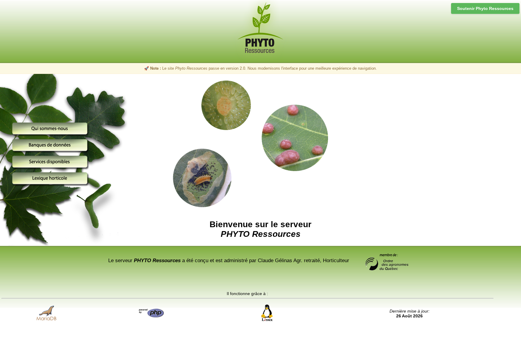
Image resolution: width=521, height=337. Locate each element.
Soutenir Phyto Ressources (485, 8)
